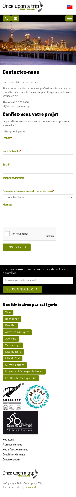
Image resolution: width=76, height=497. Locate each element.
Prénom (7, 138)
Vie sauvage (12, 345)
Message (7, 205)
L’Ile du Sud (12, 358)
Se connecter (19, 289)
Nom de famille (12, 151)
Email (6, 165)
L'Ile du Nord (13, 352)
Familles (10, 325)
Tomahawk (30, 487)
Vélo (8, 312)
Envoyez (14, 247)
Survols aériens (14, 365)
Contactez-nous (11, 459)
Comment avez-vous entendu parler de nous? (28, 191)
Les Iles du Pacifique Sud (20, 378)
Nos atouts (8, 440)
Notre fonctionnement (15, 449)
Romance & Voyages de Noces (24, 371)
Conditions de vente (14, 454)
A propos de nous (12, 445)
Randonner (12, 319)
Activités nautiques (17, 332)
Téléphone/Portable (13, 178)
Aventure (10, 339)
